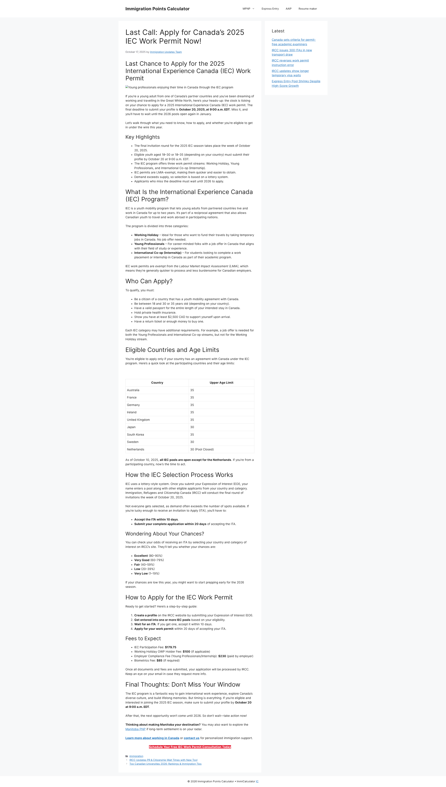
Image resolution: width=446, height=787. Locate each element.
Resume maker (308, 8)
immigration (136, 756)
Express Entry (270, 8)
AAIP (289, 8)
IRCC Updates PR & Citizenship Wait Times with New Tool (163, 759)
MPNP (246, 8)
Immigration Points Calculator (157, 8)
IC (257, 781)
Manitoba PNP (135, 729)
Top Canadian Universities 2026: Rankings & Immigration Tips (165, 763)
